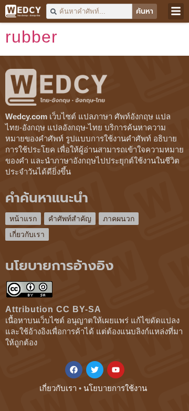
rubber (31, 36)
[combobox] (89, 11)
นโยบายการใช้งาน (115, 388)
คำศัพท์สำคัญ (69, 218)
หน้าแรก (23, 218)
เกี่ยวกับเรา (27, 234)
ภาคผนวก (118, 218)
